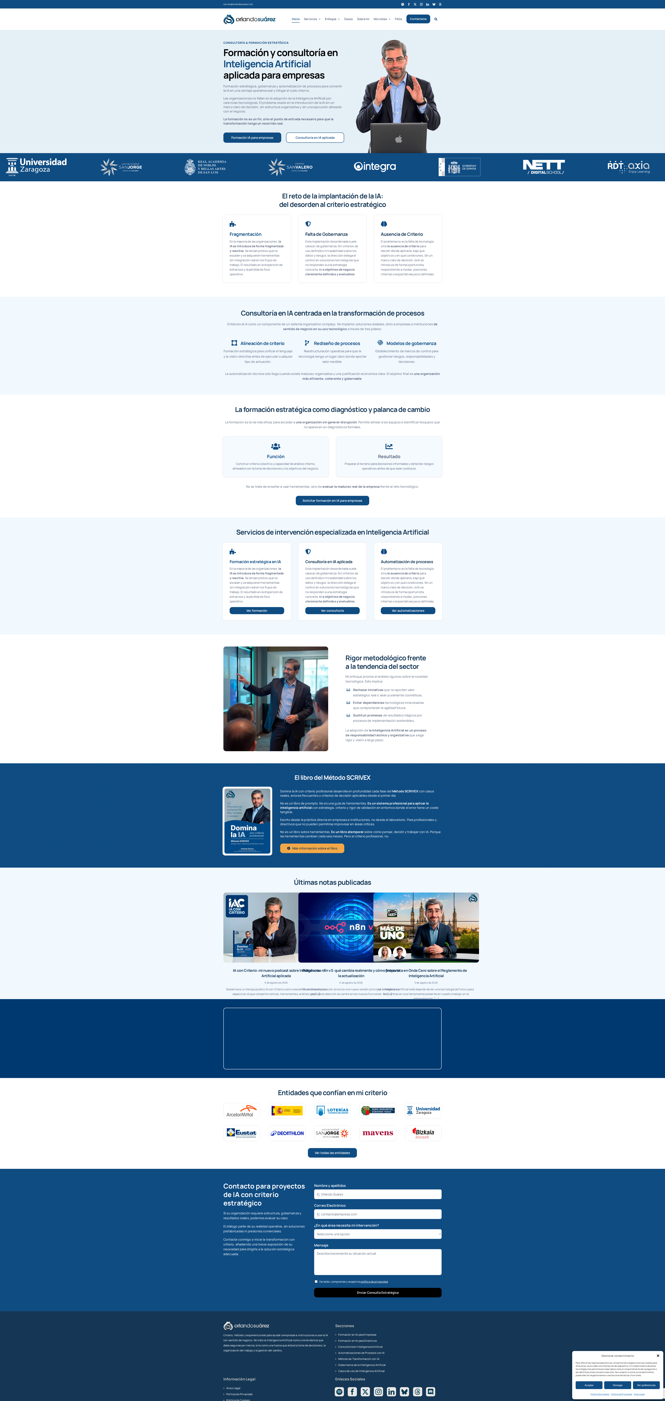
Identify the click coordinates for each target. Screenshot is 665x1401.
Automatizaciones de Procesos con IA (361, 1353)
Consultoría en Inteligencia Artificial (360, 1347)
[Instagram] (378, 1391)
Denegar (618, 1385)
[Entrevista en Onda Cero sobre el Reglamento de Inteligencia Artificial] (426, 928)
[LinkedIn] (391, 1391)
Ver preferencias (646, 1385)
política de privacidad (374, 1282)
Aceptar (589, 1385)
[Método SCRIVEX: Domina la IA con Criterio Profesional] (247, 790)
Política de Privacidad (621, 1394)
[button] (658, 1355)
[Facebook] (352, 1391)
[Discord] (430, 1391)
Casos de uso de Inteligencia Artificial (361, 1371)
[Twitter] (365, 1391)
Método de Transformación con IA (358, 1359)
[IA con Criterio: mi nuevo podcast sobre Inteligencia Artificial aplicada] (276, 928)
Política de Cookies (600, 1394)
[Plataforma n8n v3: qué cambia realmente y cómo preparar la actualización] (351, 928)
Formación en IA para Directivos (357, 1341)
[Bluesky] (404, 1391)
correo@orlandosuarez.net (238, 4)
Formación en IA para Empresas (357, 1334)
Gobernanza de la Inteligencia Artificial (362, 1365)
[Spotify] (339, 1391)
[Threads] (417, 1391)
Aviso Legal (639, 1394)
